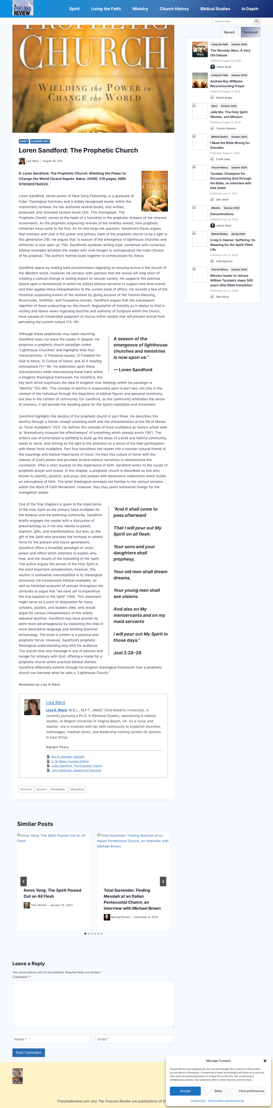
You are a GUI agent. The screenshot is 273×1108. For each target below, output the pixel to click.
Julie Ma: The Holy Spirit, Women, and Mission (229, 114)
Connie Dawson (226, 128)
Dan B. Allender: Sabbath (68, 756)
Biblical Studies (215, 8)
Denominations (222, 214)
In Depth (250, 8)
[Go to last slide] (23, 881)
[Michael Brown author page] (107, 917)
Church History (174, 8)
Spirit (74, 8)
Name (20, 1039)
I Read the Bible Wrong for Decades (230, 145)
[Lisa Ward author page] (22, 161)
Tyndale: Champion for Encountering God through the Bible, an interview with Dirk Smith (230, 181)
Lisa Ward (32, 161)
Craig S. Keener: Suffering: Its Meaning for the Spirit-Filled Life (232, 245)
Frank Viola (223, 159)
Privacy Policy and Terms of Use (226, 1100)
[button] (265, 1061)
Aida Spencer (224, 261)
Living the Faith (106, 8)
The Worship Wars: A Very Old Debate (230, 52)
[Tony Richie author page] (27, 905)
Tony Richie (38, 905)
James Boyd (223, 66)
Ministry (140, 8)
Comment (21, 977)
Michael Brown (120, 917)
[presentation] (53, 857)
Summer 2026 (239, 44)
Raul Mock (222, 296)
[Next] (163, 881)
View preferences (251, 1091)
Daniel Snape (224, 97)
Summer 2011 (40, 141)
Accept (185, 1091)
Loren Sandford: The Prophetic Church (77, 765)
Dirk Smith (222, 199)
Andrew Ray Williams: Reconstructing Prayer (227, 83)
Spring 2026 (238, 234)
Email (103, 1039)
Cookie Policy (198, 1100)
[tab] (85, 934)
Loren (41, 789)
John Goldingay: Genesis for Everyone (76, 770)
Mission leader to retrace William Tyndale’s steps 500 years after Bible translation (231, 280)
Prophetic (58, 789)
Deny (218, 1091)
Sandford (77, 789)
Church (26, 789)
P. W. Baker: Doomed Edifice (70, 761)
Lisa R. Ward (56, 710)
